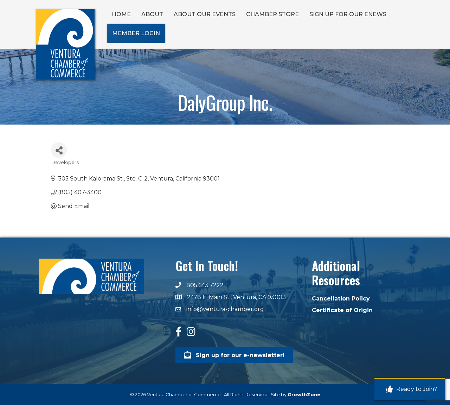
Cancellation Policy (341, 298)
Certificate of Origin (342, 310)
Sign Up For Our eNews (347, 14)
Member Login (136, 33)
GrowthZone (304, 394)
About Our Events (205, 14)
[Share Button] (59, 150)
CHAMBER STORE (272, 14)
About (152, 14)
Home (121, 14)
